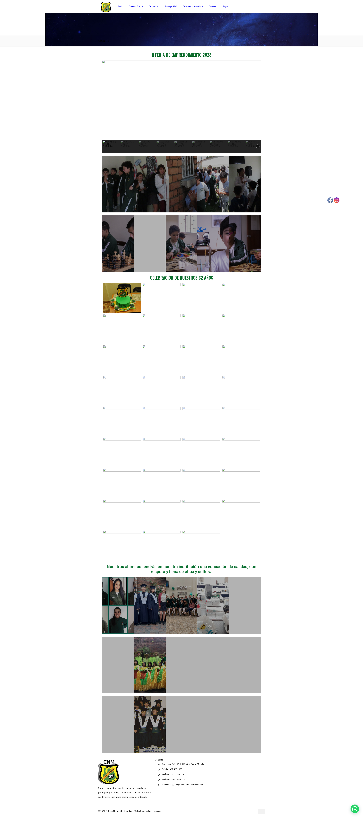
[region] (181, 106)
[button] (106, 100)
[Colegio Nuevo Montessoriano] (106, 6)
